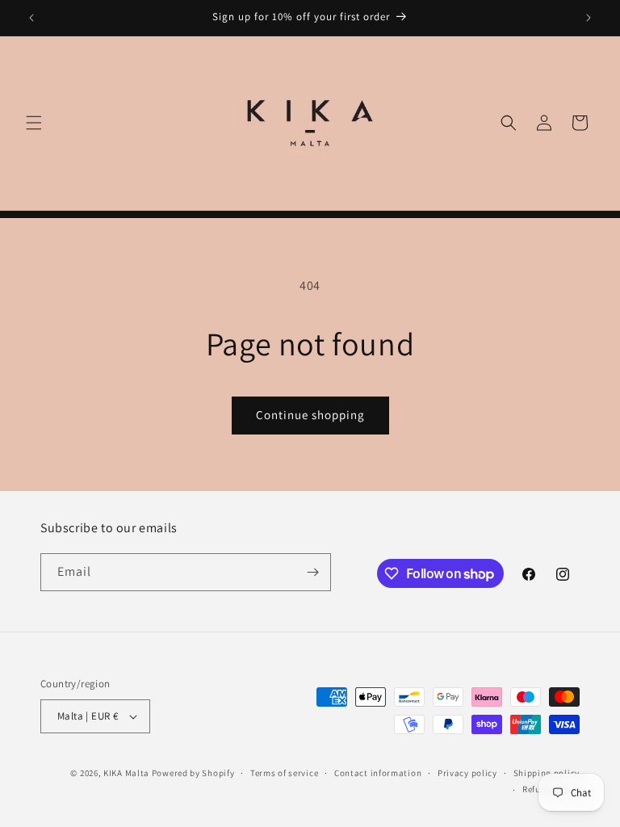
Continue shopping (310, 414)
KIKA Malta (126, 773)
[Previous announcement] (31, 18)
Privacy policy (467, 773)
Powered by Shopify (193, 773)
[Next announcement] (588, 18)
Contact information (377, 773)
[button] (34, 123)
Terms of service (284, 773)
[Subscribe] (312, 572)
